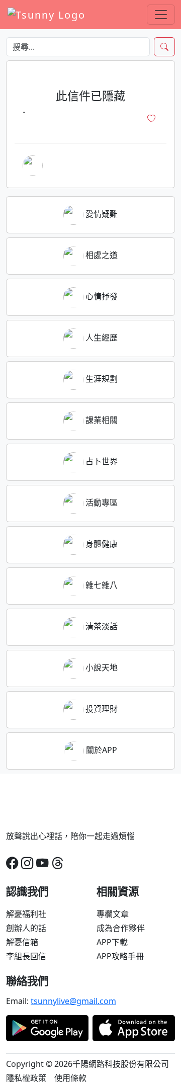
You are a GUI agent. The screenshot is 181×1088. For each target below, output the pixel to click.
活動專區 (100, 502)
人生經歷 (100, 337)
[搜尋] (164, 46)
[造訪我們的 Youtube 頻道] (42, 863)
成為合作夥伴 (121, 928)
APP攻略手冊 (120, 956)
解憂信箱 (22, 942)
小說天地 (100, 667)
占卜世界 (100, 461)
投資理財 (100, 708)
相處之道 (100, 255)
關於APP (100, 750)
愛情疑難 (100, 213)
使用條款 (70, 1077)
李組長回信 (26, 956)
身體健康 (100, 543)
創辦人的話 (26, 928)
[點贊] (151, 119)
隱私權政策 (26, 1077)
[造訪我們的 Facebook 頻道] (12, 863)
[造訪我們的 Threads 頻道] (57, 863)
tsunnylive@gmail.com (73, 1001)
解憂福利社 (26, 913)
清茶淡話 (100, 626)
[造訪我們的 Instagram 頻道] (27, 863)
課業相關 (100, 420)
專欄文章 (113, 913)
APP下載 (112, 942)
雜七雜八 (100, 585)
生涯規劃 (100, 378)
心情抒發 (100, 296)
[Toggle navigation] (161, 15)
